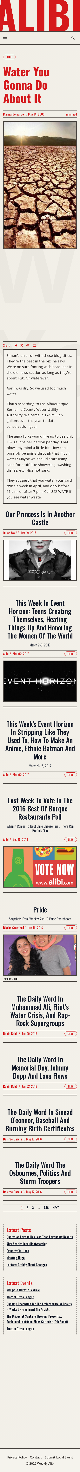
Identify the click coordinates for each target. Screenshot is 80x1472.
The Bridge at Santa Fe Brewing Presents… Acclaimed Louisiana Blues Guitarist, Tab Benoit (37, 1319)
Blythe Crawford (13, 927)
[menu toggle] (5, 38)
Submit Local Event (59, 1457)
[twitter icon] (21, 345)
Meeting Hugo (16, 1257)
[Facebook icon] (16, 345)
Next (56, 1207)
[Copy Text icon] (28, 345)
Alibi (6, 653)
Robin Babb (10, 1033)
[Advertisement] (40, 295)
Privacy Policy (17, 1457)
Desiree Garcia (12, 1139)
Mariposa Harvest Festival (23, 1290)
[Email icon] (34, 345)
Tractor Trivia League (20, 1297)
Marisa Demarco (13, 114)
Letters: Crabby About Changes (27, 1264)
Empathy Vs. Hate (18, 1250)
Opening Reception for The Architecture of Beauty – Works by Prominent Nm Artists (39, 1307)
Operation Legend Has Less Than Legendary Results (40, 1237)
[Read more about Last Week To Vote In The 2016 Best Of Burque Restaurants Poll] (40, 869)
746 (46, 1207)
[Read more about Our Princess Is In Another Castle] (40, 563)
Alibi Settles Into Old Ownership (27, 1244)
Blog (9, 57)
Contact (36, 1457)
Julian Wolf (10, 533)
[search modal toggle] (73, 38)
